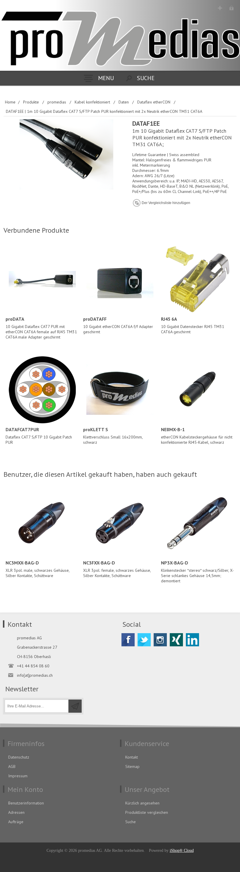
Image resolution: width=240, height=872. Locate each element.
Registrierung (220, 8)
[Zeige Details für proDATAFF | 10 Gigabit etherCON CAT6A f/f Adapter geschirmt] (120, 279)
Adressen (16, 812)
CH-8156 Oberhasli (34, 656)
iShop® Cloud (182, 850)
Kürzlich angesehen (142, 803)
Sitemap (132, 766)
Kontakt (131, 757)
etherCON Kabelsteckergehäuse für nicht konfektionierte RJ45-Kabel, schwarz (196, 435)
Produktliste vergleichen (146, 812)
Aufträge (15, 821)
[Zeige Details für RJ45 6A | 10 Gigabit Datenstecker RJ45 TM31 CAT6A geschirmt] (197, 279)
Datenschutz (18, 757)
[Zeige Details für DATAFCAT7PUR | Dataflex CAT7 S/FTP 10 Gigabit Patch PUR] (42, 389)
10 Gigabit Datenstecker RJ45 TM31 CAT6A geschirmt (192, 325)
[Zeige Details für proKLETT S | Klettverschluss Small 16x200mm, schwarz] (120, 389)
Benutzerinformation (26, 803)
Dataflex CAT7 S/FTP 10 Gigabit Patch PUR (39, 435)
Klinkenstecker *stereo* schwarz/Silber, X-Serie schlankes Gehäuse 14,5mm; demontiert (197, 571)
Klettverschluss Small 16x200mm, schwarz (113, 435)
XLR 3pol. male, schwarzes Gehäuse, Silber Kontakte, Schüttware (37, 569)
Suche (130, 821)
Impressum (18, 775)
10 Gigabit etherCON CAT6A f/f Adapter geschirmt (118, 325)
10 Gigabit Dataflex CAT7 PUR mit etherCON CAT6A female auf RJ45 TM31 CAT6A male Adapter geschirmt (41, 328)
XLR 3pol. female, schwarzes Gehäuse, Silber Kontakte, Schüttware (117, 569)
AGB (12, 766)
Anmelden (231, 8)
